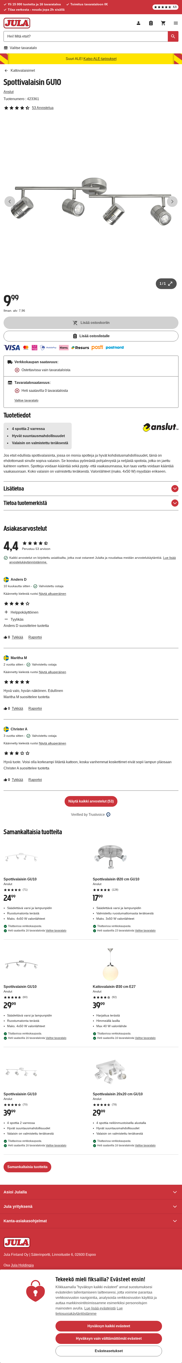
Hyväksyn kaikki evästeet (108, 1326)
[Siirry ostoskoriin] (163, 23)
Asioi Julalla (15, 1192)
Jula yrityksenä (18, 1206)
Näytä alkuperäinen (52, 593)
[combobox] (91, 36)
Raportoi (35, 637)
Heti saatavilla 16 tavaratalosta (37, 930)
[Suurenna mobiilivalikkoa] (175, 23)
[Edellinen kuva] (9, 201)
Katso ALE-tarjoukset (100, 59)
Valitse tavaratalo (23, 48)
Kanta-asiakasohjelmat (25, 1221)
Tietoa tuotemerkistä (25, 503)
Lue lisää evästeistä (100, 1308)
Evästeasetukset (109, 1351)
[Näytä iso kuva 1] (91, 201)
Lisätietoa (14, 488)
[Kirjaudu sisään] (138, 23)
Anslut (9, 92)
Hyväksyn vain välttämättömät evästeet (109, 1338)
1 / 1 (163, 283)
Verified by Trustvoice (88, 814)
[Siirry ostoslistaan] (151, 23)
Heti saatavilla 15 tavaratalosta (126, 930)
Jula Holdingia (22, 1265)
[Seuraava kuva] (172, 201)
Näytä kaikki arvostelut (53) (91, 801)
